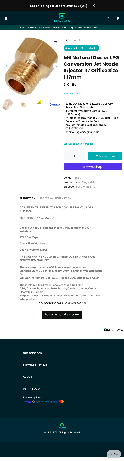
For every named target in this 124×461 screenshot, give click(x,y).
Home (22, 27)
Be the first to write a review (62, 314)
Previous (6, 66)
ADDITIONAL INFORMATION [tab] (55, 198)
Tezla (78, 177)
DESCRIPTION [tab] (27, 198)
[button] (62, 313)
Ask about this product (80, 143)
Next (56, 66)
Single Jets (88, 182)
